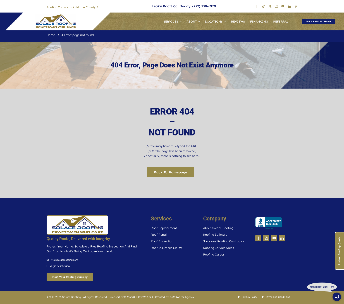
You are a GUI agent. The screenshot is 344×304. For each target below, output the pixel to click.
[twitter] (270, 6)
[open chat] (337, 297)
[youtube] (282, 6)
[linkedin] (289, 6)
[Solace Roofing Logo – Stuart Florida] (55, 16)
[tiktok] (263, 6)
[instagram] (276, 6)
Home (51, 35)
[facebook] (256, 6)
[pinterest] (296, 6)
